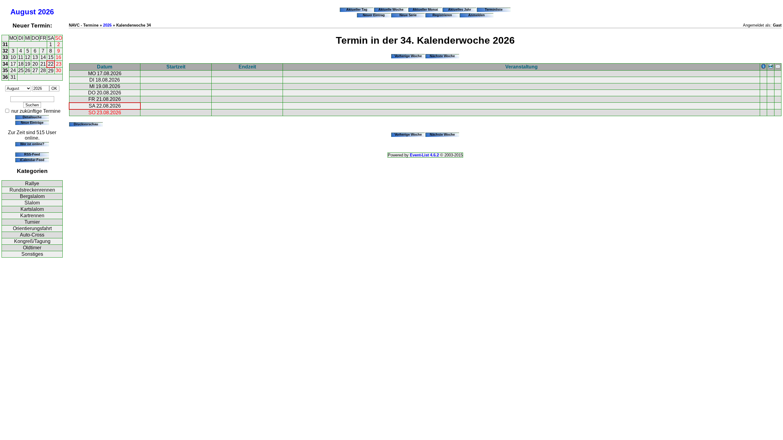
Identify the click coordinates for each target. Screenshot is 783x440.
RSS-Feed (32, 154)
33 (5, 57)
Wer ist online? (32, 144)
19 (27, 64)
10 (13, 57)
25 (21, 70)
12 (27, 57)
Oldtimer (32, 247)
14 (43, 57)
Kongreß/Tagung (32, 241)
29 (51, 70)
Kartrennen (32, 215)
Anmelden (476, 15)
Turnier (32, 222)
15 (51, 57)
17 (13, 64)
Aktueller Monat (425, 9)
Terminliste (494, 9)
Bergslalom (32, 196)
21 (43, 64)
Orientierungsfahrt (32, 228)
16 (58, 57)
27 (35, 70)
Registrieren (442, 15)
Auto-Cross (32, 234)
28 (43, 70)
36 (5, 77)
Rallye (32, 183)
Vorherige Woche (408, 56)
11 (20, 57)
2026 (46, 12)
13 (35, 57)
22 (51, 64)
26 (27, 70)
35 (5, 70)
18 (21, 64)
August (23, 12)
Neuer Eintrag (374, 15)
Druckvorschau (86, 124)
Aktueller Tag (356, 9)
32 (5, 50)
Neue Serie (408, 15)
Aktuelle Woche (390, 9)
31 (5, 44)
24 (13, 70)
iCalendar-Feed (32, 160)
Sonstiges (32, 254)
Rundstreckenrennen (32, 190)
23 (58, 64)
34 (5, 64)
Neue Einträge (32, 122)
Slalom (32, 202)
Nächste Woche (442, 56)
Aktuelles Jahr (459, 9)
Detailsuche (32, 117)
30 (58, 70)
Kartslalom (32, 209)
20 (35, 64)
